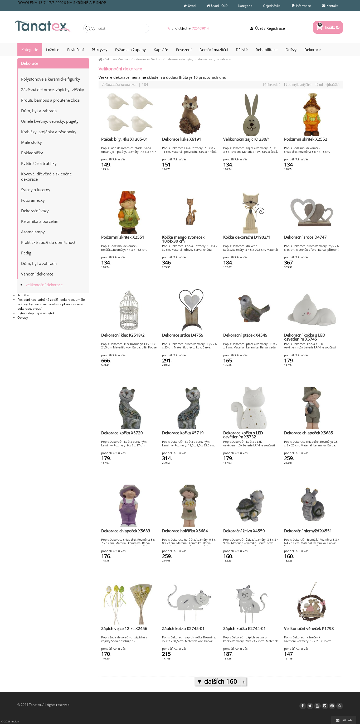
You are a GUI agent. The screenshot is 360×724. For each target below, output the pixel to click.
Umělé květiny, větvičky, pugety (50, 121)
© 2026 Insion (10, 721)
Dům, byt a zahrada (39, 110)
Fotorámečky (33, 200)
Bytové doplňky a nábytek (36, 313)
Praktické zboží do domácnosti (48, 242)
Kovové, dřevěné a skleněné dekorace (46, 176)
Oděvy (290, 49)
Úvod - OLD (219, 5)
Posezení (184, 49)
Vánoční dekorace (37, 274)
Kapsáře (161, 49)
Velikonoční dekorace (134, 59)
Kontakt (332, 5)
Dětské (242, 49)
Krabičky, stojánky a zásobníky (48, 131)
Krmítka (23, 295)
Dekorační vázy (35, 210)
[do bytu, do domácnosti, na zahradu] (53, 71)
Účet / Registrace (269, 28)
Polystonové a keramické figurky (50, 79)
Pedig (26, 252)
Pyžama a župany (130, 49)
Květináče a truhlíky (39, 163)
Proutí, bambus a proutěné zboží (50, 100)
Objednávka (271, 5)
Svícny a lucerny (35, 189)
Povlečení (75, 49)
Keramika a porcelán (39, 221)
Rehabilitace (267, 49)
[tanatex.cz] (100, 59)
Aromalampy (33, 231)
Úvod (191, 5)
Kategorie (245, 5)
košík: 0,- (329, 27)
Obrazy (22, 317)
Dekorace (110, 59)
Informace (303, 5)
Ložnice (52, 49)
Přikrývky (99, 49)
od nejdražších (329, 84)
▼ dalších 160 (217, 681)
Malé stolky (31, 142)
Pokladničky (32, 152)
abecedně (273, 84)
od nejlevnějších (299, 84)
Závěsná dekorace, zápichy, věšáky (52, 89)
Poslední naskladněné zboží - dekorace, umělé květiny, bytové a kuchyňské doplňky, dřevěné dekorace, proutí (51, 304)
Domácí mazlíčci (214, 49)
